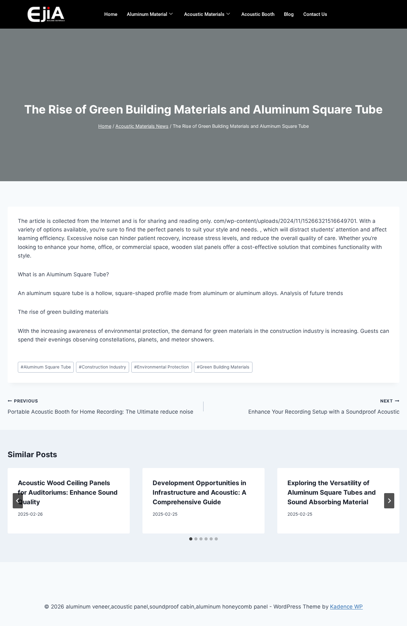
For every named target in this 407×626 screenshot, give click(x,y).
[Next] (389, 500)
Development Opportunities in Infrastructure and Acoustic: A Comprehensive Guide (199, 492)
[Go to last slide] (18, 500)
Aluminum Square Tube (46, 366)
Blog (289, 14)
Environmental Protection (161, 366)
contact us (315, 14)
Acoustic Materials (204, 14)
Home (110, 14)
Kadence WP (346, 606)
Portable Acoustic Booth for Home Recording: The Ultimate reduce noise (100, 406)
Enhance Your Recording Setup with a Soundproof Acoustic (323, 406)
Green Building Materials (223, 366)
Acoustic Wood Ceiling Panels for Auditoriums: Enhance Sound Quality (68, 492)
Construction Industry (102, 366)
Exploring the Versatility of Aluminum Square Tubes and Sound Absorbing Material (331, 492)
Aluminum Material (147, 14)
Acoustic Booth (257, 14)
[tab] (190, 538)
